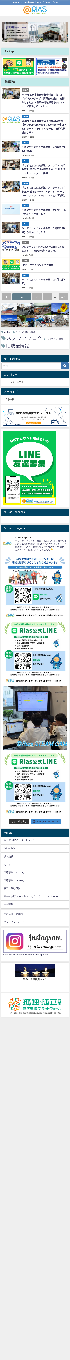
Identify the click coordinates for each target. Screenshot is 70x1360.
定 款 (7, 864)
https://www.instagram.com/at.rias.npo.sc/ (25, 954)
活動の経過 (10, 848)
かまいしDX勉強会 (26, 332)
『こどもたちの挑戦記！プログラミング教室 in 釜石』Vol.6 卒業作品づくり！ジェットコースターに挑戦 (43, 169)
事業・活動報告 (12, 888)
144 (63, 296)
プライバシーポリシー (16, 922)
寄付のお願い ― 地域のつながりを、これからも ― (31, 896)
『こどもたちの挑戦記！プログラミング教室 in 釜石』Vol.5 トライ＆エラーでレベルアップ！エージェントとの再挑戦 (43, 191)
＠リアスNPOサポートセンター (20, 840)
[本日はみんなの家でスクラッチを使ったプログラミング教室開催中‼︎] (35, 718)
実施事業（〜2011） (14, 880)
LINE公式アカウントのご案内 (37, 265)
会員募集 (8, 904)
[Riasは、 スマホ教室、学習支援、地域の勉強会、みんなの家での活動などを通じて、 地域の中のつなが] (35, 587)
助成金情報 (17, 345)
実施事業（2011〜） (14, 872)
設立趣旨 (8, 856)
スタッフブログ (24, 338)
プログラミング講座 (54, 339)
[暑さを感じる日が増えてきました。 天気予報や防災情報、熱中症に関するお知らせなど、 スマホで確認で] (35, 653)
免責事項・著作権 (13, 914)
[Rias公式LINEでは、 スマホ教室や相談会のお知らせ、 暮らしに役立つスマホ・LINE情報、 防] (35, 784)
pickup (7, 332)
